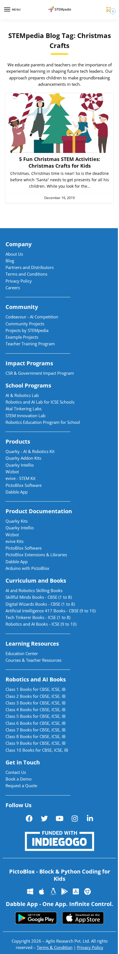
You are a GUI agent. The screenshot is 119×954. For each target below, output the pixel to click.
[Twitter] (44, 818)
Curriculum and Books (36, 580)
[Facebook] (29, 818)
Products (18, 441)
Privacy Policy (90, 947)
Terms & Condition (55, 947)
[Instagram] (75, 818)
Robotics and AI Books (36, 679)
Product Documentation (39, 511)
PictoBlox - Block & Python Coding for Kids (59, 875)
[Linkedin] (90, 818)
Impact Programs (29, 363)
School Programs (28, 385)
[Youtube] (59, 818)
